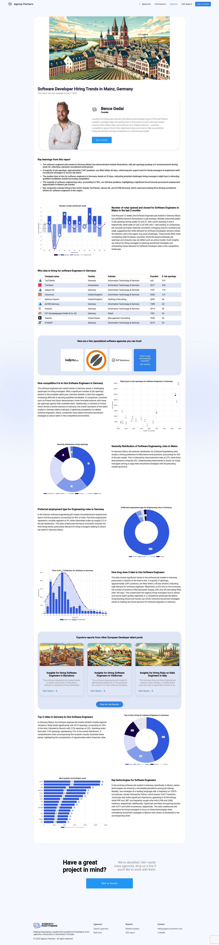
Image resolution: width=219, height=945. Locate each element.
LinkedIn (161, 932)
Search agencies (101, 929)
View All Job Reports (109, 704)
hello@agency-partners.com (170, 929)
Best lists (98, 932)
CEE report (130, 932)
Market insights (132, 929)
